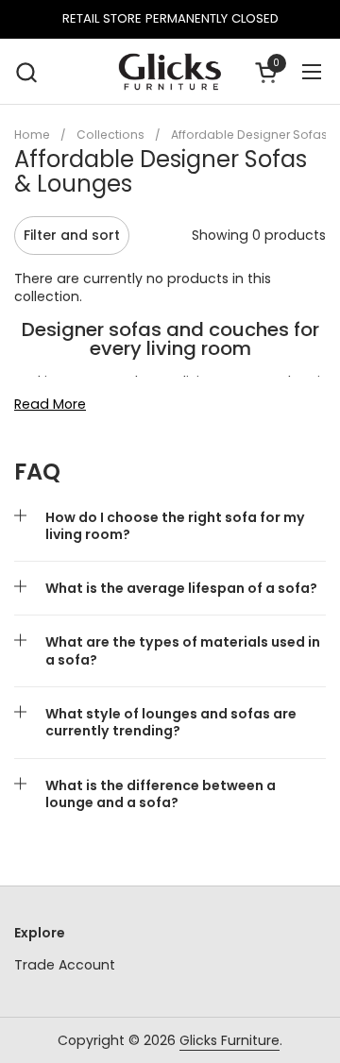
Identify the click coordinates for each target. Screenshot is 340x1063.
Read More (50, 404)
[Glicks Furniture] (170, 72)
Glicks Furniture (229, 1040)
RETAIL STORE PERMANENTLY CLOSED (170, 18)
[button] (26, 72)
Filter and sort (72, 235)
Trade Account (64, 964)
